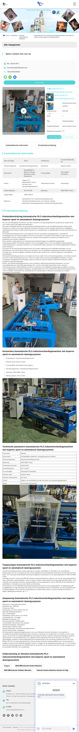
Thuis (7, 35)
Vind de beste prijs (55, 137)
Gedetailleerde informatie (17, 145)
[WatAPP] (5, 77)
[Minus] (74, 683)
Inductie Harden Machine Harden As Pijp (52, 670)
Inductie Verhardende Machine (23, 37)
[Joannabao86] (20, 716)
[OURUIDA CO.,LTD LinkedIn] (12, 716)
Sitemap (15, 727)
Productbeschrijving (47, 145)
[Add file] (38, 728)
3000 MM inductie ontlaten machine (17, 670)
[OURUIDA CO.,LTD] (40, 4)
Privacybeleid (7, 727)
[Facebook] (8, 716)
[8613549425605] (16, 716)
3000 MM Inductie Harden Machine (28, 666)
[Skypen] (15, 77)
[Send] (74, 728)
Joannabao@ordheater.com (17, 68)
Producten (14, 35)
